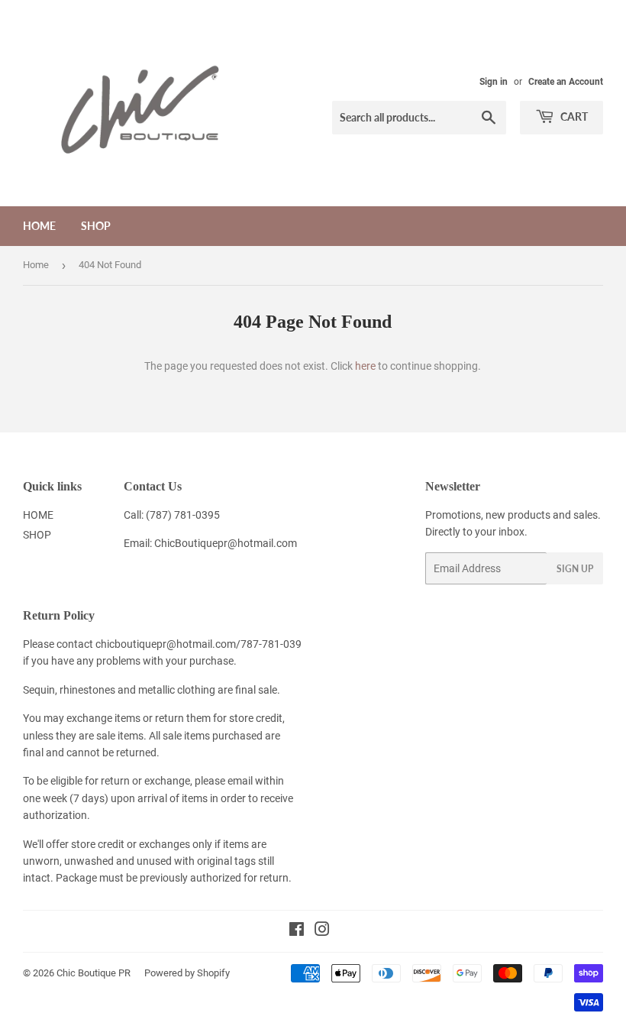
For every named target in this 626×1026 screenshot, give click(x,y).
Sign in (493, 81)
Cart (573, 116)
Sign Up (575, 568)
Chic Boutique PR (93, 973)
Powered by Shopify (187, 973)
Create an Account (565, 81)
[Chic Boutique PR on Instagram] (322, 931)
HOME (39, 225)
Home (36, 264)
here (365, 366)
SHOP (96, 225)
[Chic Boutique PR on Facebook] (297, 931)
